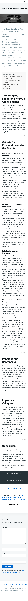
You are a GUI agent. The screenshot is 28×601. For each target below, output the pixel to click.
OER (10, 584)
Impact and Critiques (9, 86)
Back (9, 488)
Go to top (23, 135)
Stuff (6, 584)
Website (4, 559)
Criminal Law (14, 584)
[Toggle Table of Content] (22, 74)
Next (19, 488)
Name (4, 547)
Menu (26, 1)
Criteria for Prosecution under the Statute (13, 81)
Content (14, 488)
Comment (5, 527)
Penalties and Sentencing (11, 84)
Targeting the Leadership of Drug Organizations (13, 77)
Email (4, 553)
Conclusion (7, 88)
